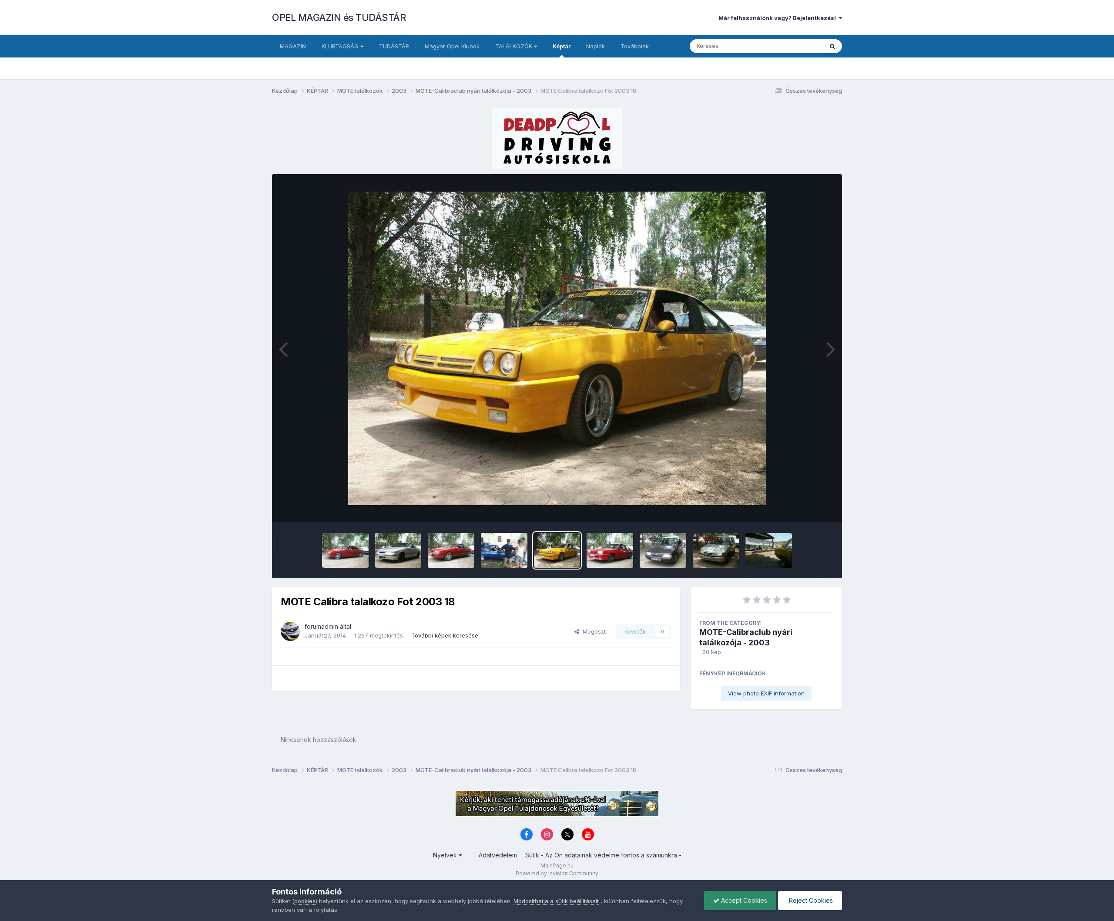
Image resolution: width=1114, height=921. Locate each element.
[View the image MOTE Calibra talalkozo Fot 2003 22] (345, 550)
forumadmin (321, 626)
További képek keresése (444, 635)
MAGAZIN (293, 46)
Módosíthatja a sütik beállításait (556, 900)
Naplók (595, 46)
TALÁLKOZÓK (514, 46)
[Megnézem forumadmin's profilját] (290, 631)
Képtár (561, 46)
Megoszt (592, 631)
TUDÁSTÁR (394, 46)
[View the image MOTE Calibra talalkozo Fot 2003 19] (504, 550)
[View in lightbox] (557, 348)
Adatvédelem (498, 855)
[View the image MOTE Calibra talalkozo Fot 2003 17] (610, 550)
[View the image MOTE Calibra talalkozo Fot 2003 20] (451, 550)
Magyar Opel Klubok (452, 46)
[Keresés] (832, 46)
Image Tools (806, 506)
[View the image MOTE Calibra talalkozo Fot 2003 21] (398, 550)
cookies (304, 900)
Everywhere (796, 46)
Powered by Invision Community (557, 873)
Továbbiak (635, 46)
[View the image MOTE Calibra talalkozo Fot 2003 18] (557, 550)
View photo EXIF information (766, 693)
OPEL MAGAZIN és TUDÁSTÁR (339, 17)
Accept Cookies (743, 900)
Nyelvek (446, 855)
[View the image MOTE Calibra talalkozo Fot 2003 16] (663, 550)
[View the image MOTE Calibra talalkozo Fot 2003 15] (716, 550)
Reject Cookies (810, 900)
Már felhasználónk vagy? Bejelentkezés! (778, 17)
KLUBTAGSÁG (341, 46)
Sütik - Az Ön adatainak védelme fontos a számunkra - (603, 855)
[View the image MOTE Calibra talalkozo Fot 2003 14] (768, 550)
